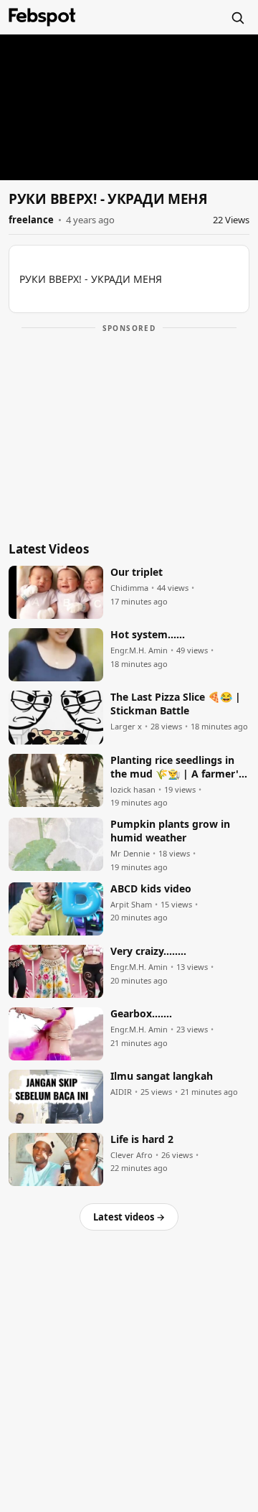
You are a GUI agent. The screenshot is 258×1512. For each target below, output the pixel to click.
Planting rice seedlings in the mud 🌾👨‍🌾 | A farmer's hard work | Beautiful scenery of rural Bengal (177, 767)
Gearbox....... (141, 1013)
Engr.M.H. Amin (139, 650)
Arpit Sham (131, 905)
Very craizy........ (148, 951)
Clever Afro (131, 1155)
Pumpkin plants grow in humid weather (170, 831)
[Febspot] (42, 17)
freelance (31, 219)
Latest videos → (129, 1216)
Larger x (126, 727)
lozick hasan (133, 790)
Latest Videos (49, 549)
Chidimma (129, 588)
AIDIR (121, 1092)
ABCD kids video (150, 888)
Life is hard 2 (141, 1139)
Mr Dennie (130, 854)
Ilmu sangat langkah (161, 1076)
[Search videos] (237, 17)
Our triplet (136, 572)
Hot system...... (147, 634)
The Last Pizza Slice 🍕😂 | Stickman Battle (175, 704)
